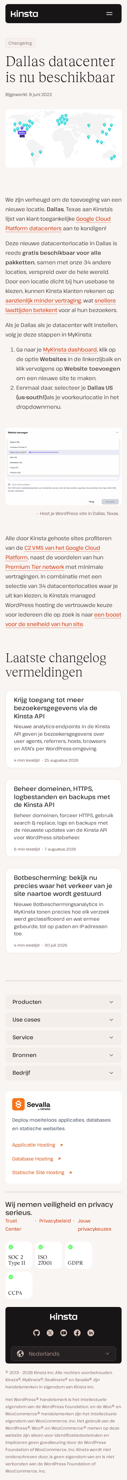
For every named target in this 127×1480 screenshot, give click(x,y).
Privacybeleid (55, 1220)
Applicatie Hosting (33, 1144)
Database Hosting (32, 1158)
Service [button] (23, 1037)
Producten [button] (27, 1002)
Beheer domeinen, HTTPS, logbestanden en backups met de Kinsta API (62, 796)
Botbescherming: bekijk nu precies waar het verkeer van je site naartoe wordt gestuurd (63, 885)
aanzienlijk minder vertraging (43, 300)
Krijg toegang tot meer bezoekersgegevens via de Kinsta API (56, 708)
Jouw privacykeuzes (94, 1224)
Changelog (20, 43)
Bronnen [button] (25, 1055)
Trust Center (13, 1224)
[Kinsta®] (24, 13)
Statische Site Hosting (38, 1172)
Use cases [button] (26, 1019)
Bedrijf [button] (21, 1072)
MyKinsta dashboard (70, 349)
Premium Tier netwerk (34, 567)
